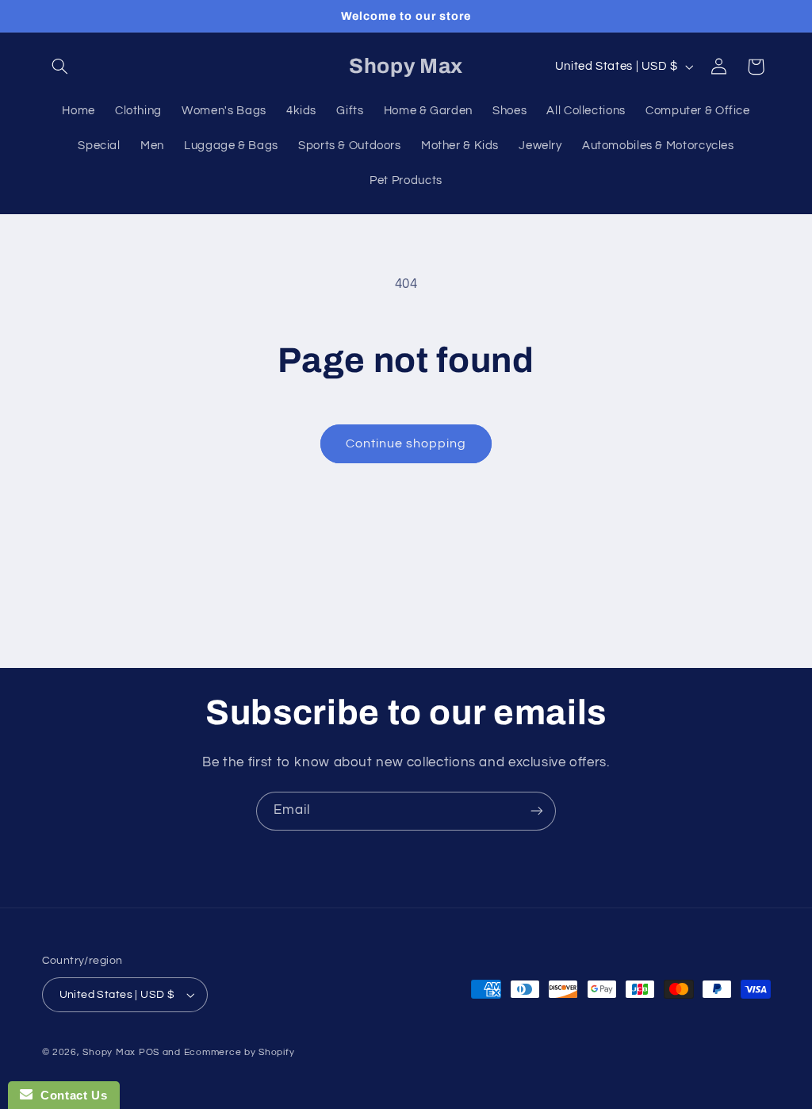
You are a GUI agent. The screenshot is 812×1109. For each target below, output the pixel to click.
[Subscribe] (537, 811)
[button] (60, 66)
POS (149, 1052)
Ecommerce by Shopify (239, 1052)
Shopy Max (109, 1052)
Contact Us (70, 1095)
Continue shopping (406, 443)
